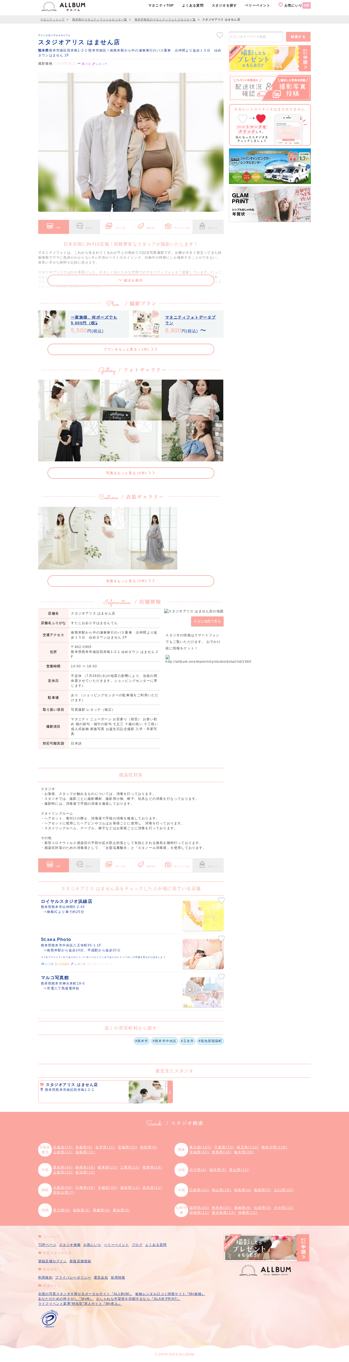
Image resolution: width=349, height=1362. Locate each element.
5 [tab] (143, 216)
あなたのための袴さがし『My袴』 (66, 1299)
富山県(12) (239, 1170)
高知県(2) (121, 1210)
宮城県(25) (127, 1147)
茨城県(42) (199, 1152)
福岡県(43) (199, 1208)
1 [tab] (110, 216)
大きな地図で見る (207, 621)
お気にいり (296, 5)
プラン (120, 227)
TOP (58, 227)
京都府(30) (108, 1188)
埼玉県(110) (248, 1147)
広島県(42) (199, 1190)
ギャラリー (181, 227)
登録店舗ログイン (52, 1261)
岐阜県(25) (108, 1167)
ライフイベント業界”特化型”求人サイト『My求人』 (80, 1304)
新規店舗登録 (80, 1261)
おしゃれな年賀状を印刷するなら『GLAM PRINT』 (138, 1299)
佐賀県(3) (262, 1208)
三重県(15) (130, 1167)
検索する (298, 37)
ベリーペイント (116, 1245)
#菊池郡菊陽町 (210, 1041)
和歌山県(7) (63, 1192)
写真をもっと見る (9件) (127, 473)
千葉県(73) (224, 1147)
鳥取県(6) (242, 1190)
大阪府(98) (63, 1188)
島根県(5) (262, 1190)
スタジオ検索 (70, 1245)
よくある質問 (156, 1245)
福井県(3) (218, 1170)
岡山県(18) (221, 1190)
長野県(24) (152, 1167)
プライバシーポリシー (73, 1277)
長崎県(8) (242, 1208)
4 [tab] (135, 216)
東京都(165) (200, 1147)
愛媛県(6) (101, 1210)
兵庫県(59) (85, 1188)
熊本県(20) (221, 1208)
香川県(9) (61, 1210)
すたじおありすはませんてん (54, 35)
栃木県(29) (244, 1152)
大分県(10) (284, 1208)
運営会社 (101, 1277)
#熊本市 (141, 1041)
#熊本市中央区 (164, 1041)
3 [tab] (127, 216)
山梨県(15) (63, 1172)
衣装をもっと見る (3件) (127, 581)
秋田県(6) (148, 1147)
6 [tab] (151, 216)
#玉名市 (187, 1041)
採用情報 (118, 1277)
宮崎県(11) (199, 1213)
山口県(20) (284, 1190)
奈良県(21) (152, 1188)
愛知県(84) (63, 1167)
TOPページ (47, 1245)
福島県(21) (85, 1152)
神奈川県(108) (274, 1147)
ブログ (137, 1245)
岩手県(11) (105, 1147)
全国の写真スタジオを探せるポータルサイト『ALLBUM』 (85, 1294)
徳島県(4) (81, 1210)
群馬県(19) (221, 1152)
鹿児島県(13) (223, 1213)
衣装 (150, 227)
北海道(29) (63, 1147)
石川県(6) (198, 1170)
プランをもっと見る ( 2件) (127, 349)
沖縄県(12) (248, 1213)
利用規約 (45, 1277)
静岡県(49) (85, 1167)
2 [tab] (118, 216)
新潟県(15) (85, 1172)
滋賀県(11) (130, 1188)
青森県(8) (84, 1147)
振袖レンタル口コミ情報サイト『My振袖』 (170, 1294)
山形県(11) (63, 1152)
